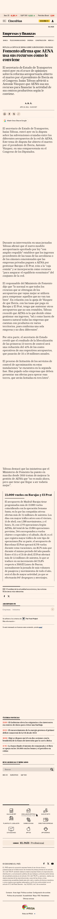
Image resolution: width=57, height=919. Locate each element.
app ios (28, 832)
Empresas (6, 610)
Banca (5, 40)
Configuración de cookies (41, 892)
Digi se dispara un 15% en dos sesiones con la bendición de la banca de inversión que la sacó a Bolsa (27, 739)
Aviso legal (16, 892)
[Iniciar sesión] (52, 21)
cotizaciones (11, 832)
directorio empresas (45, 823)
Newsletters (45, 895)
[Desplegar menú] (4, 21)
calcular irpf (11, 814)
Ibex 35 (6, 16)
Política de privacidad (14, 895)
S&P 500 (24, 16)
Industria (16, 610)
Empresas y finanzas (19, 34)
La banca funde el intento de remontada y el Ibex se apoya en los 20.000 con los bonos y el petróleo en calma (28, 748)
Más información (8, 621)
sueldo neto (45, 814)
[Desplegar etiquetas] (52, 609)
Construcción (40, 40)
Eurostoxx (14, 775)
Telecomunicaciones (17, 40)
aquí (40, 627)
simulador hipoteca (28, 814)
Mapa (35, 895)
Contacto (9, 892)
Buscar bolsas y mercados (15, 762)
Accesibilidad (27, 895)
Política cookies (26, 892)
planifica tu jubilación (11, 823)
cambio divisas (28, 823)
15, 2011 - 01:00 (28, 107)
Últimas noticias (11, 718)
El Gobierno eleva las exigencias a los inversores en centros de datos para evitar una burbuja (28, 723)
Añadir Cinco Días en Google (17, 121)
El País (51, 26)
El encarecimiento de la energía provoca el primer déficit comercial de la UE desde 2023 (28, 731)
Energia (30, 40)
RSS (39, 895)
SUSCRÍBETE (44, 21)
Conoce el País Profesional (28, 842)
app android (45, 832)
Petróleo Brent (43, 16)
